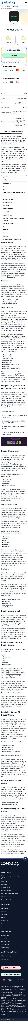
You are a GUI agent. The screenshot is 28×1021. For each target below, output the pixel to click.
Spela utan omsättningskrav (9, 893)
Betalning (4, 881)
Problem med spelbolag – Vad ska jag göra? (12, 877)
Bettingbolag (5, 947)
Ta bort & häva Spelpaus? (8, 900)
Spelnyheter (4, 938)
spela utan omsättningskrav (16, 326)
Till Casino (14, 55)
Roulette (3, 911)
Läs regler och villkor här (13, 62)
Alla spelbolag (5, 941)
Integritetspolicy (6, 956)
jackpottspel (16, 377)
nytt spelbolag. (10, 267)
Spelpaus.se (5, 62)
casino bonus (10, 294)
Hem (2, 6)
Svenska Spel (5, 935)
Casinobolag (5, 944)
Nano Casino (5, 763)
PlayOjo (14, 763)
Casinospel (4, 908)
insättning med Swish (7, 706)
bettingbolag (21, 256)
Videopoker (4, 920)
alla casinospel (11, 277)
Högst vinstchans (6, 887)
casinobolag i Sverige (13, 168)
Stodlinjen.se (18, 61)
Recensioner (7, 6)
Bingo (3, 917)
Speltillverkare (5, 897)
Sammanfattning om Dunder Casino (14, 131)
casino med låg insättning (14, 674)
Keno (2, 927)
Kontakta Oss (5, 959)
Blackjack (4, 914)
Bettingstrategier (6, 890)
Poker (3, 924)
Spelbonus (4, 884)
